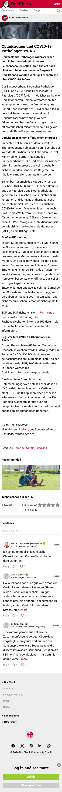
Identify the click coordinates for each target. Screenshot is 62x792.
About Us (8, 688)
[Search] (57, 10)
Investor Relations (13, 694)
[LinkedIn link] (40, 746)
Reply (6, 566)
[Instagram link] (31, 746)
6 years (56, 545)
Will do (31, 776)
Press (6, 700)
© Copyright (7, 505)
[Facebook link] (13, 746)
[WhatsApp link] (49, 746)
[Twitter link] (22, 746)
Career (6, 706)
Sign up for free (31, 785)
